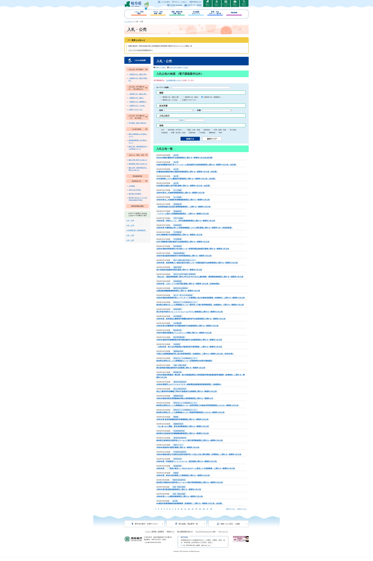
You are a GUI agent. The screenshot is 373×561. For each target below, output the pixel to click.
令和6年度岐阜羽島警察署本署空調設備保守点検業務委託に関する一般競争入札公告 (189, 340)
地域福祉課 (177, 204)
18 (211, 509)
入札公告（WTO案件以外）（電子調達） (137, 117)
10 (182, 509)
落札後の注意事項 (135, 194)
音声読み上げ (197, 2)
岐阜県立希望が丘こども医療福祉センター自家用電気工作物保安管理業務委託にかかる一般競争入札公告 (197, 405)
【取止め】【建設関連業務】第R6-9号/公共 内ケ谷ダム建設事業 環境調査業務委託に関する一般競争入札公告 (199, 277)
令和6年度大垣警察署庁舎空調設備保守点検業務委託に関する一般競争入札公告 (187, 326)
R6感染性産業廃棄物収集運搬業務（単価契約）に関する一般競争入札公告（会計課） (189, 503)
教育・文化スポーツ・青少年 (215, 12)
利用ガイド (170, 531)
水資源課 (177, 344)
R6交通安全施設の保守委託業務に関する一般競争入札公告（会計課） (183, 186)
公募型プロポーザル (189, 100)
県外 (220, 132)
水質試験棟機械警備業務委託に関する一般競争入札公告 (178, 291)
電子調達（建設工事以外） (138, 123)
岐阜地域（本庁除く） (176, 130)
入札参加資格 (136, 129)
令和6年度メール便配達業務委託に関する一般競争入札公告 (179, 496)
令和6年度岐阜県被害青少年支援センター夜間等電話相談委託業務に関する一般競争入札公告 (192, 249)
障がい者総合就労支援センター (184, 260)
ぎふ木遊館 (177, 190)
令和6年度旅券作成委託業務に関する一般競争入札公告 (177, 447)
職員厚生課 (177, 330)
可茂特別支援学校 (180, 452)
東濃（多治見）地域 (178, 132)
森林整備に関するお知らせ (138, 164)
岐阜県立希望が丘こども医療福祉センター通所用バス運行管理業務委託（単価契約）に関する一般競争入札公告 (200, 305)
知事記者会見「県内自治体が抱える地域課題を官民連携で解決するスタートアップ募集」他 (160, 46)
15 (200, 509)
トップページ (129, 21)
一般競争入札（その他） (169, 100)
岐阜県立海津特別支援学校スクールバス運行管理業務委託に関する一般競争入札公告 (189, 440)
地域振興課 (177, 466)
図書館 (176, 417)
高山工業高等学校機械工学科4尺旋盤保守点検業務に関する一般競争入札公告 (186, 391)
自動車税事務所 (179, 253)
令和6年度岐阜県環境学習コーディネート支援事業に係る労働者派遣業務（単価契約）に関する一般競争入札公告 (200, 298)
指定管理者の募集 (137, 206)
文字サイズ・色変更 (195, 5)
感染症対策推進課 (180, 382)
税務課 (176, 473)
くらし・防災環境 (139, 12)
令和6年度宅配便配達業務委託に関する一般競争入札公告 (178, 489)
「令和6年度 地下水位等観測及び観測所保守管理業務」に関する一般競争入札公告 (189, 347)
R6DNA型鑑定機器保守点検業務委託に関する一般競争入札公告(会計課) (184, 158)
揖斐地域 (207, 130)
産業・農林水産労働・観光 (177, 12)
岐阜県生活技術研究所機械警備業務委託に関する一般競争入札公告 (182, 433)
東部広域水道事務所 (181, 288)
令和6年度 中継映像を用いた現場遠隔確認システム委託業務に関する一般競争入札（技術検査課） (194, 228)
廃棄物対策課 (178, 351)
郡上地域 (233, 130)
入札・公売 (130, 220)
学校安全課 (177, 459)
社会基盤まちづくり (196, 12)
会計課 (176, 155)
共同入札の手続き (135, 190)
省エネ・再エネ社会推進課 (183, 295)
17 (207, 509)
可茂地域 (164, 132)
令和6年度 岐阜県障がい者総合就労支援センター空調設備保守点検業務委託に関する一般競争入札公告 (197, 263)
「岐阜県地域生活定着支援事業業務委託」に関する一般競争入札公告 (183, 207)
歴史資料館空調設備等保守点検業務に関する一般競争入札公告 (180, 368)
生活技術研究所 (179, 431)
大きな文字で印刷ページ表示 (178, 67)
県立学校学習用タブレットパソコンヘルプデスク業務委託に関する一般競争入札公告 (189, 312)
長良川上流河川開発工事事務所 (184, 274)
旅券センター (178, 445)
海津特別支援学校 (180, 438)
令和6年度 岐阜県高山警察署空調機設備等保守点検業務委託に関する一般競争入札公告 (191, 319)
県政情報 (234, 12)
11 (185, 509)
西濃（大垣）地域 (193, 130)
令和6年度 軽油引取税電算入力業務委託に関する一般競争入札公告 (183, 475)
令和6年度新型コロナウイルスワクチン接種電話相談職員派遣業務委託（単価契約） (189, 384)
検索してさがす (244, 4)
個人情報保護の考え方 (185, 531)
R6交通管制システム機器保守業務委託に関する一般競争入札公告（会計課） (186, 179)
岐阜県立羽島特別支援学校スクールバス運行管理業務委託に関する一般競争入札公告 (189, 482)
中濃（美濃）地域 (220, 130)
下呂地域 (202, 132)
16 (204, 509)
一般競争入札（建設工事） (170, 97)
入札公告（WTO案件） (137, 69)
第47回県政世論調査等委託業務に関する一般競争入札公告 (179, 270)
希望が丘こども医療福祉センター (185, 302)
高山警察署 (177, 316)
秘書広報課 (177, 267)
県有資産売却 (137, 176)
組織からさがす (235, 5)
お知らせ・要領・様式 (136, 155)
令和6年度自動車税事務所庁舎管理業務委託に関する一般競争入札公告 (184, 256)
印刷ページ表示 (160, 67)
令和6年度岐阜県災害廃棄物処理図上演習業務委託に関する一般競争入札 (184, 398)
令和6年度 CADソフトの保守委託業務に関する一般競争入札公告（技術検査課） (188, 284)
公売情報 (132, 186)
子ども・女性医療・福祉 (158, 12)
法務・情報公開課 (180, 365)
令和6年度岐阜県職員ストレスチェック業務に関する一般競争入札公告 (184, 333)
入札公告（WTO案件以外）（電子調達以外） (137, 88)
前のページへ (230, 509)
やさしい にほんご (181, 2)
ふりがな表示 (165, 2)
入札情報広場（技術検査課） (136, 230)
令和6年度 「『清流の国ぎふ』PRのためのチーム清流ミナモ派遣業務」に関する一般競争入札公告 (195, 468)
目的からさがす (217, 5)
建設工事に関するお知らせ (138, 160)
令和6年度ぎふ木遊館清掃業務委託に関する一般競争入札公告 (180, 193)
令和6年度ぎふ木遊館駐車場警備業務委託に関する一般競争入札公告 (183, 200)
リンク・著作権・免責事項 (154, 531)
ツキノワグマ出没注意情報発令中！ (140, 50)
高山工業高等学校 (180, 389)
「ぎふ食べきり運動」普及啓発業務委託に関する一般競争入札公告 (182, 426)
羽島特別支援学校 (179, 480)
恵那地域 (192, 132)
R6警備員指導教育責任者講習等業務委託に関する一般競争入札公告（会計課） (187, 172)
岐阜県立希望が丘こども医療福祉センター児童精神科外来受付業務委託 (184, 361)
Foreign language (176, 5)
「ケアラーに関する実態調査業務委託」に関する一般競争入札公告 (182, 214)
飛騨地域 (212, 132)
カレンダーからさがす (226, 5)
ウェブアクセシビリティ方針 (205, 531)
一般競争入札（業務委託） (212, 97)
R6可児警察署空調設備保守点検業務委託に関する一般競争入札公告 (182, 242)
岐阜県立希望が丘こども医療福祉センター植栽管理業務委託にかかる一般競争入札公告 (190, 412)
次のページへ (242, 509)
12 (189, 509)
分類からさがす (207, 5)
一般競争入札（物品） (191, 97)
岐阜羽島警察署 (179, 337)
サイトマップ (223, 531)
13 (192, 509)
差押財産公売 (136, 181)
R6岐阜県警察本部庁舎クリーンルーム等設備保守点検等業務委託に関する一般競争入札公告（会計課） (196, 165)
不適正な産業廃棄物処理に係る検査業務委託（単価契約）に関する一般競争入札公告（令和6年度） (195, 354)
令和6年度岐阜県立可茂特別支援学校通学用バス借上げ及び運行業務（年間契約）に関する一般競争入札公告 (198, 454)
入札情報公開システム (173, 80)
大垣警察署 (177, 323)
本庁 (162, 130)
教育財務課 (177, 309)
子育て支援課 (178, 218)
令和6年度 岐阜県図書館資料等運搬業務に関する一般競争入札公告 (182, 419)
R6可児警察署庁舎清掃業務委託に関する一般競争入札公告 (179, 235)
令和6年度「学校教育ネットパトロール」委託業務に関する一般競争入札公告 (186, 461)
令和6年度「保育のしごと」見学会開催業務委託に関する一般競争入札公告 (185, 221)
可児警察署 (177, 232)
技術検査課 (177, 225)
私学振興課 (177, 246)
